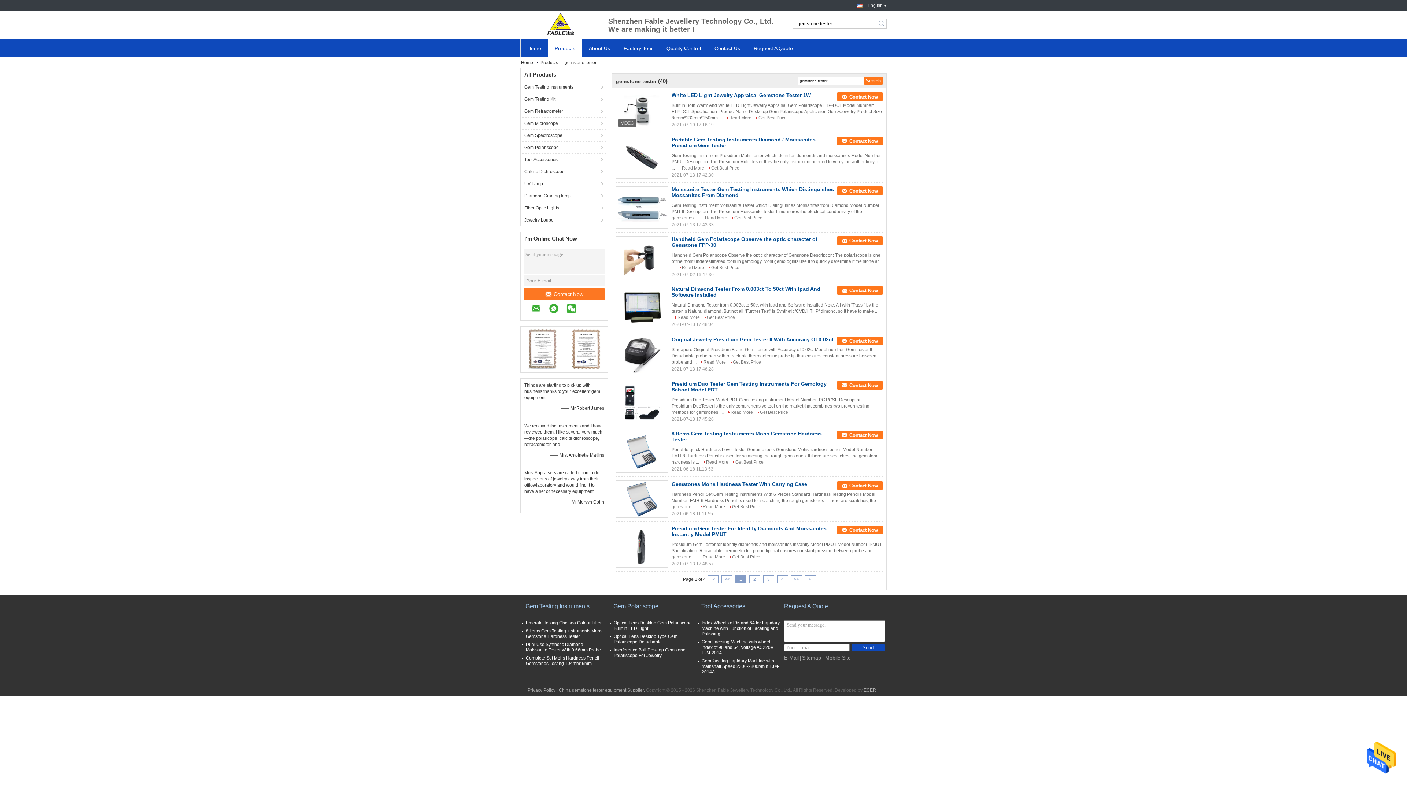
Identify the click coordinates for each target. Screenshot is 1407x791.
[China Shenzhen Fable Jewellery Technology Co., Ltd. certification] (542, 348)
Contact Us (727, 48)
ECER (870, 690)
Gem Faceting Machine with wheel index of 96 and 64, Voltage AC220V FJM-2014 (737, 647)
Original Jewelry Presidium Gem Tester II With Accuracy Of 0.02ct (753, 339)
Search (882, 24)
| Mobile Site (836, 658)
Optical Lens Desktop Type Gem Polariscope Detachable (645, 639)
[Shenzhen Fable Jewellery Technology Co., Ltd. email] (540, 309)
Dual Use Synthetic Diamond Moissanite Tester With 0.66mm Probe (563, 647)
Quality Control (683, 48)
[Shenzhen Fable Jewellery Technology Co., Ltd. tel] (588, 309)
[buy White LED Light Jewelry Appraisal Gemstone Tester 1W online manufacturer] (642, 110)
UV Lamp (533, 183)
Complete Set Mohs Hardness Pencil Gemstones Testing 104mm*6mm (562, 661)
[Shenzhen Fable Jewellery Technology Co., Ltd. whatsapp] (557, 309)
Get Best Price (772, 117)
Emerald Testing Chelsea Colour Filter (564, 622)
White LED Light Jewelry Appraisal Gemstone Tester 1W (741, 95)
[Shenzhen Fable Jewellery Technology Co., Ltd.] (560, 24)
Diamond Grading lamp (547, 195)
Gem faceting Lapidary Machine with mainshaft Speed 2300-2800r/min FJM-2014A (740, 666)
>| (810, 579)
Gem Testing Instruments (548, 87)
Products (565, 48)
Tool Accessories (541, 159)
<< (727, 579)
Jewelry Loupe (539, 220)
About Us (599, 48)
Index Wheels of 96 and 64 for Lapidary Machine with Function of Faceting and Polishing (741, 628)
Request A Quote (773, 48)
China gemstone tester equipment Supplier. (602, 690)
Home (534, 48)
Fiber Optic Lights (541, 208)
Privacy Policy (541, 690)
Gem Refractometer (543, 111)
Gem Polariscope (541, 147)
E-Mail (791, 658)
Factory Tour (638, 48)
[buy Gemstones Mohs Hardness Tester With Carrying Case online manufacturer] (642, 499)
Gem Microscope (541, 123)
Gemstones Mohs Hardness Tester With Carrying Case (739, 484)
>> (796, 579)
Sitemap (811, 658)
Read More (740, 117)
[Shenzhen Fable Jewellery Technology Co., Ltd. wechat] (575, 309)
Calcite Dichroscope (544, 171)
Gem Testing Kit (539, 99)
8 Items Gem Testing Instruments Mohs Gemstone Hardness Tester (564, 633)
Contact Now (568, 294)
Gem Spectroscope (543, 135)
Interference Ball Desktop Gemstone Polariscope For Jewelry (650, 652)
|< (713, 579)
